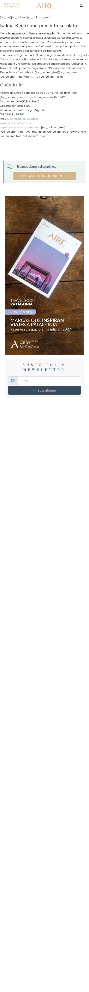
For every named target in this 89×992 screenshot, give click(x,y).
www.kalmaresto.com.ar (15, 123)
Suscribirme (46, 390)
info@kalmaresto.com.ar (22, 118)
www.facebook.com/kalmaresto (20, 127)
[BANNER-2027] (44, 275)
